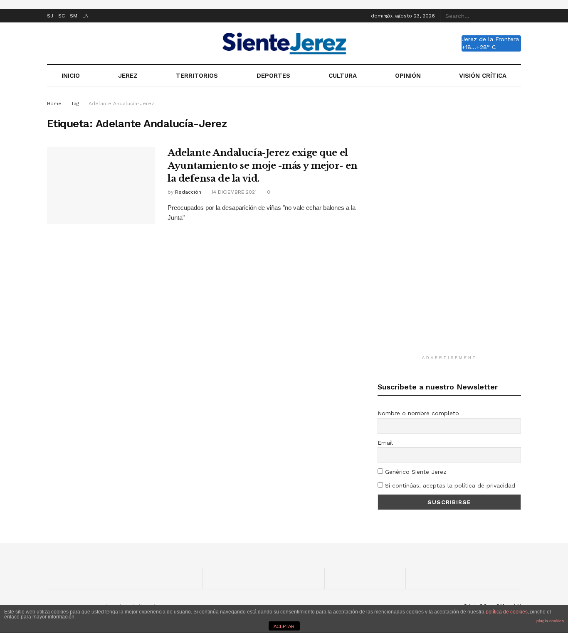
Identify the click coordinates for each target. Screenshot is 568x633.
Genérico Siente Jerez (415, 471)
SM (73, 16)
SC (61, 16)
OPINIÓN (408, 75)
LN (85, 16)
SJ (50, 16)
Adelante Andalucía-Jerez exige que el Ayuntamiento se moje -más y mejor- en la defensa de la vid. (263, 165)
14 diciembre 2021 (233, 192)
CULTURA (342, 75)
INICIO (71, 75)
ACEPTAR (284, 626)
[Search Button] (516, 15)
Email (385, 442)
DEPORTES (273, 75)
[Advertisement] (449, 223)
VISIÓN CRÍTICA (482, 75)
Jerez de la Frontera (490, 39)
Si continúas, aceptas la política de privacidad (449, 485)
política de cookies (507, 612)
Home (54, 103)
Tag (75, 103)
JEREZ (128, 75)
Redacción (188, 192)
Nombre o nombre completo (418, 413)
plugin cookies (550, 620)
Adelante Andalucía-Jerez (121, 103)
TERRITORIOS (197, 75)
